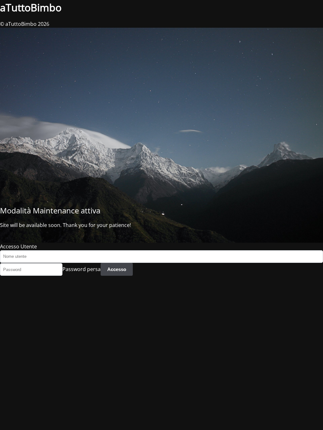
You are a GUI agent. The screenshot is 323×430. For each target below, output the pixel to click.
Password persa (81, 269)
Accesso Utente (18, 246)
